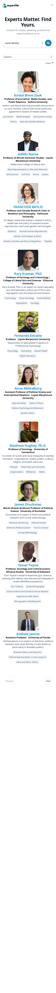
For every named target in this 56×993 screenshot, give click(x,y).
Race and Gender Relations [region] (32, 121)
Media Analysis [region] (23, 116)
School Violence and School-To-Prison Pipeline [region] (27, 591)
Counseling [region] (26, 351)
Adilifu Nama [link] (28, 154)
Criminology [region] (10, 298)
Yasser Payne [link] (28, 565)
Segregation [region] (21, 303)
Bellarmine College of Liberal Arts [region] (28, 164)
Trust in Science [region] (41, 527)
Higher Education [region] (27, 356)
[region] (28, 100)
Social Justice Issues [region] (42, 116)
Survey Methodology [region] (27, 532)
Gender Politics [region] (27, 413)
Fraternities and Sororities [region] (33, 467)
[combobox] (24, 43)
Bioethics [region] (12, 231)
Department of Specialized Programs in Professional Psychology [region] (28, 344)
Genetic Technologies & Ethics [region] (27, 236)
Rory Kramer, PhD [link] (28, 273)
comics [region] (45, 174)
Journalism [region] (8, 116)
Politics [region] (13, 121)
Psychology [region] (13, 351)
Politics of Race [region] (36, 403)
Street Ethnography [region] (35, 586)
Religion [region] (14, 467)
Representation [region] (19, 403)
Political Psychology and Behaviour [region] (27, 408)
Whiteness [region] (31, 472)
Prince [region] (36, 174)
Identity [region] (48, 241)
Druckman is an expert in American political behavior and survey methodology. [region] (28, 516)
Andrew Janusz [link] (28, 633)
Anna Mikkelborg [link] (28, 388)
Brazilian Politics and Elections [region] (27, 652)
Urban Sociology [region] (26, 298)
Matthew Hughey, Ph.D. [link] (28, 445)
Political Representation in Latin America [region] (27, 657)
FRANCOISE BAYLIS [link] (28, 207)
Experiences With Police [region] (27, 596)
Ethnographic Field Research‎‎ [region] (27, 601)
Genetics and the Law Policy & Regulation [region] (22, 241)
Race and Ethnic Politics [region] (27, 662)
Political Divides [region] (39, 522)
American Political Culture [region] (18, 527)
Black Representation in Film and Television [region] (27, 169)
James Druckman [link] (28, 504)
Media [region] (42, 472)
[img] (28, 81)
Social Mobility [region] (43, 298)
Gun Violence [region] (17, 586)
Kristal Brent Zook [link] (28, 95)
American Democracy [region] (18, 522)
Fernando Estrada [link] (28, 335)
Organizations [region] (16, 472)
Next (48, 681)
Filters (48, 63)
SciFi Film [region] (25, 174)
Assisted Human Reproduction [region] (33, 231)
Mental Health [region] (41, 351)
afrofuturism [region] (12, 174)
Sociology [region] (34, 303)
